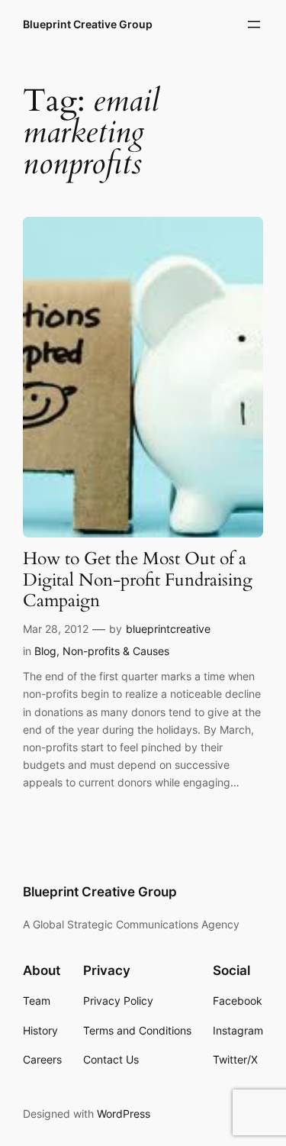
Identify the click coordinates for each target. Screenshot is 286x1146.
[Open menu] (254, 24)
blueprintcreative (168, 628)
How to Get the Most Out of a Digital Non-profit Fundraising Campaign (137, 580)
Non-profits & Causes (116, 650)
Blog (45, 650)
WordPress (123, 1113)
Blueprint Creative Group (88, 24)
